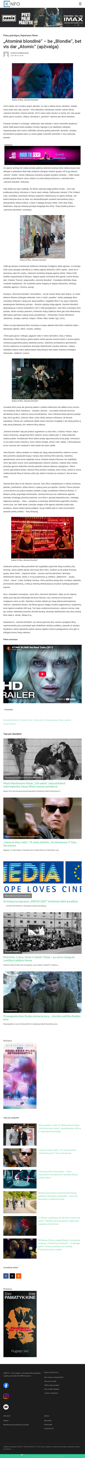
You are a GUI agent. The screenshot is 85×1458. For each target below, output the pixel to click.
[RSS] (18, 1276)
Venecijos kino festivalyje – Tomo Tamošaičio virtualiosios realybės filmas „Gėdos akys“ (58, 1174)
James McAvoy (10, 724)
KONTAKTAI (49, 1429)
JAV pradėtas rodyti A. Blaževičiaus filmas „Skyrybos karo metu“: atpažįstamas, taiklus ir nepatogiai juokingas (59, 1128)
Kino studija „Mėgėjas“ (52, 1389)
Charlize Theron (26, 720)
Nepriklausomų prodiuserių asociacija (16, 1425)
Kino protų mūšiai (50, 1381)
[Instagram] (12, 1276)
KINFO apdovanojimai (51, 1385)
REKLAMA (47, 1421)
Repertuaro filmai (29, 35)
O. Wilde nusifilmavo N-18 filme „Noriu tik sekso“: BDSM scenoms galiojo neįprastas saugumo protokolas (59, 1220)
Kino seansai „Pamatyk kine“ (54, 1377)
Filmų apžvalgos (11, 35)
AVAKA (6, 1421)
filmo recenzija (65, 720)
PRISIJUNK (48, 1425)
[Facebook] (6, 1276)
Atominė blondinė (11, 720)
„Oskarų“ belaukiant (51, 1393)
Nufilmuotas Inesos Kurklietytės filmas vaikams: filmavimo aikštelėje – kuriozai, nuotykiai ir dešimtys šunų (58, 1195)
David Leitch (39, 720)
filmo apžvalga (52, 720)
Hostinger (13, 1447)
